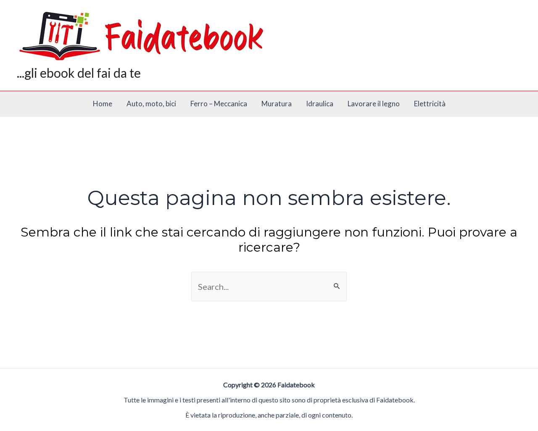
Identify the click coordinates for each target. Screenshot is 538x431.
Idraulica (319, 103)
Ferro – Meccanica (218, 103)
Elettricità (430, 103)
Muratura (276, 103)
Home (102, 103)
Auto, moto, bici (151, 103)
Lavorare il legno (374, 103)
